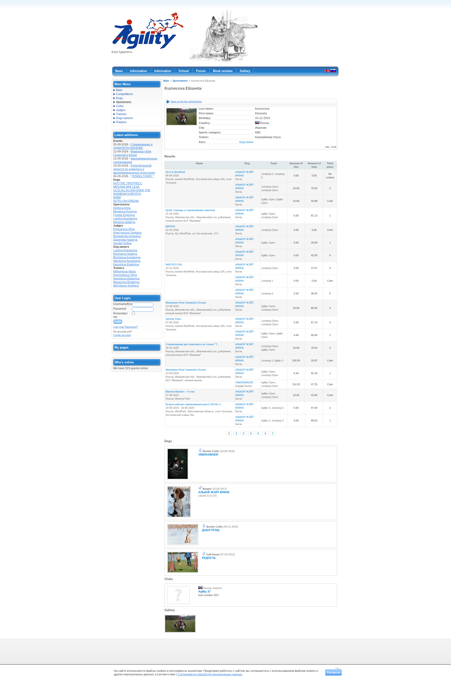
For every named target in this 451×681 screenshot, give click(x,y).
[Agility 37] (178, 604)
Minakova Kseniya (125, 211)
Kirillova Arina (122, 208)
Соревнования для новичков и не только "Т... (192, 344)
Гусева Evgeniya (124, 215)
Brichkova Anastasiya (126, 257)
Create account (122, 335)
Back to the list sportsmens (186, 101)
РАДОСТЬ (209, 558)
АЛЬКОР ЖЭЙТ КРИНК (213, 492)
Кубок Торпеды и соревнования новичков (190, 210)
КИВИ (117, 197)
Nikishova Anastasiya (126, 261)
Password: (120, 308)
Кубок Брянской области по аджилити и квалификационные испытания (134, 169)
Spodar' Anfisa (122, 243)
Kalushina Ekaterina (126, 264)
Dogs (119, 98)
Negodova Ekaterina (126, 278)
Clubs (120, 106)
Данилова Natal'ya (125, 239)
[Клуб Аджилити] (148, 49)
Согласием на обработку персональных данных (210, 674)
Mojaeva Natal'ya (124, 222)
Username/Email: (122, 304)
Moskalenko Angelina (127, 236)
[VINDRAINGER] (178, 479)
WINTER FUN (174, 264)
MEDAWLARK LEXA (126, 186)
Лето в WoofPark (175, 172)
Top (337, 668)
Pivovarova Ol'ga (124, 229)
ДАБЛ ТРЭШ (210, 530)
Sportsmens (180, 80)
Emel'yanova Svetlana (127, 232)
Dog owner (246, 142)
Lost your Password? (125, 326)
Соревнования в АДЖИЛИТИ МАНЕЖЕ (132, 146)
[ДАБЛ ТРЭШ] (183, 545)
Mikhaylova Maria (124, 271)
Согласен (333, 672)
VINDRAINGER (244, 382)
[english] (327, 70)
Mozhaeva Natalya (125, 254)
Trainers (121, 114)
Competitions (124, 94)
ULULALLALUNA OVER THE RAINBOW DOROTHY (131, 192)
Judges (120, 110)
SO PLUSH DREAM (126, 201)
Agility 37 (204, 591)
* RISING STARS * (142, 176)
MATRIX (170, 226)
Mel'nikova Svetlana (126, 285)
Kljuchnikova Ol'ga (125, 275)
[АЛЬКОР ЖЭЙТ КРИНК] (179, 517)
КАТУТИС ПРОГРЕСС (127, 183)
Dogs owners (124, 118)
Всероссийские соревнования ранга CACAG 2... (194, 404)
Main (166, 80)
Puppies (121, 122)
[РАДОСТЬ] (183, 573)
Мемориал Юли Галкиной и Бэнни (186, 302)
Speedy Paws (173, 318)
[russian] (333, 70)
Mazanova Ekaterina (126, 282)
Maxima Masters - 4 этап (180, 391)
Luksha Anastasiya (125, 218)
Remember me (120, 315)
